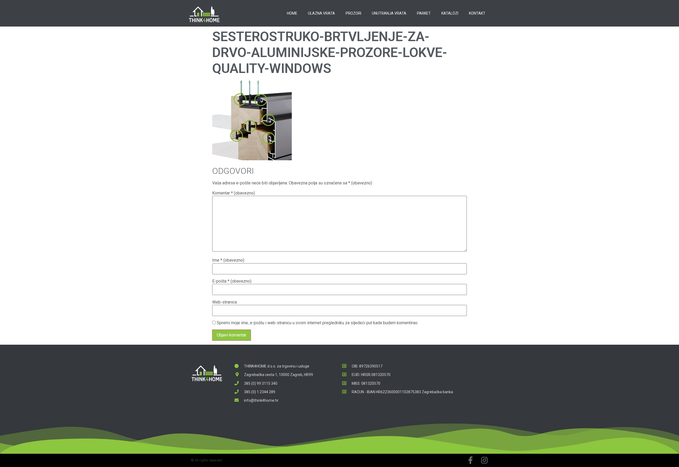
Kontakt (477, 13)
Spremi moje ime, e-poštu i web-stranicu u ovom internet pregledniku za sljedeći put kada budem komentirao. (317, 323)
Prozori (353, 13)
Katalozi (449, 13)
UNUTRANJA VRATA (389, 13)
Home (292, 13)
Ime (228, 260)
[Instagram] (484, 460)
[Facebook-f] (470, 460)
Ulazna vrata (321, 13)
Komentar (233, 193)
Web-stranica (224, 302)
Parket (424, 13)
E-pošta (231, 281)
